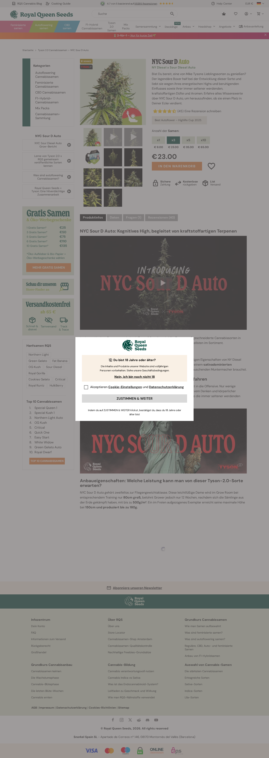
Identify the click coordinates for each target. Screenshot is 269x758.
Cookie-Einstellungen (125, 387)
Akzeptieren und (137, 387)
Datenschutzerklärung (166, 387)
